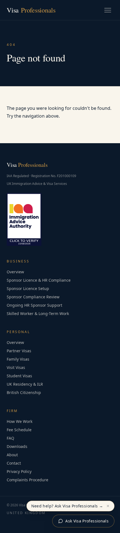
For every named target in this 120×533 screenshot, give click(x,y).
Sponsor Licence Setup (28, 288)
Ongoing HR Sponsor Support (34, 305)
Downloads (17, 446)
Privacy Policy (19, 471)
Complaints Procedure (27, 479)
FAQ (10, 438)
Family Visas (18, 359)
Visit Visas (16, 367)
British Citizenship (24, 392)
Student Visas (19, 375)
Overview (15, 271)
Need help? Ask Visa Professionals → (67, 506)
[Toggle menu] (107, 10)
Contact (14, 463)
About (12, 454)
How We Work (19, 421)
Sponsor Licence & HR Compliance (39, 280)
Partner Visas (19, 350)
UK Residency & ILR (25, 384)
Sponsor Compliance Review (33, 296)
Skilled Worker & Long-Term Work (38, 313)
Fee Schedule (19, 429)
